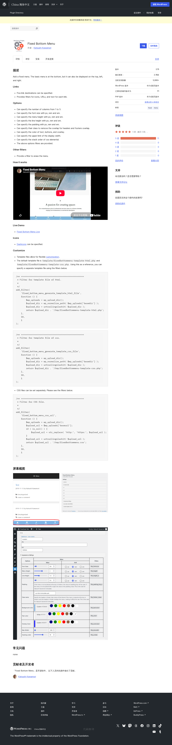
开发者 (74, 711)
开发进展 (49, 59)
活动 (104, 707)
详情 (18, 59)
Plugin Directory (16, 13)
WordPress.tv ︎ (78, 715)
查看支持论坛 (121, 182)
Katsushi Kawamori (42, 48)
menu (156, 108)
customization (52, 257)
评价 (28, 59)
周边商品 (107, 715)
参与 (104, 703)
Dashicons (21, 244)
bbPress (138, 711)
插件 (42, 711)
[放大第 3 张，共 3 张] (104, 530)
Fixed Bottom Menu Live (28, 231)
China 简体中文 (40, 729)
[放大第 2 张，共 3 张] (104, 476)
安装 (38, 59)
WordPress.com (141, 703)
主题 (42, 707)
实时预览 (153, 46)
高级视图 (119, 115)
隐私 (12, 715)
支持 (157, 59)
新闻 (12, 707)
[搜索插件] (36, 28)
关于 (12, 703)
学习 (73, 703)
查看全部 (155, 160)
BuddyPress (140, 715)
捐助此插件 (120, 203)
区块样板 (44, 715)
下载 (143, 46)
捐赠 (105, 711)
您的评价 (119, 160)
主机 (12, 711)
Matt (137, 707)
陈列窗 (43, 703)
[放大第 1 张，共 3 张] (56, 476)
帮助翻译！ (97, 20)
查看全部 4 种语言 (152, 102)
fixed (150, 108)
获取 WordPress (160, 4)
